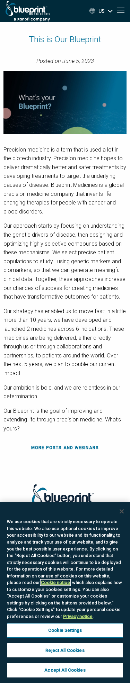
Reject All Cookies (64, 650)
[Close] (121, 511)
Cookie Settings (65, 630)
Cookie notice (55, 582)
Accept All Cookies (64, 670)
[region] (65, 592)
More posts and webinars (65, 447)
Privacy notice (78, 616)
